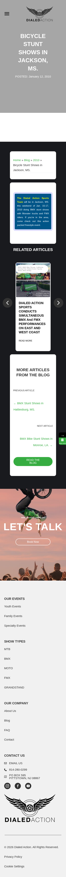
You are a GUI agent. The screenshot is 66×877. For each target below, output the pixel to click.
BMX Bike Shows (29, 267)
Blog (27, 160)
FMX (7, 677)
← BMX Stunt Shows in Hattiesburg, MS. (28, 404)
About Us (10, 711)
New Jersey (27, 270)
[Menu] (7, 14)
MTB (7, 649)
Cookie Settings (14, 866)
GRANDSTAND (14, 687)
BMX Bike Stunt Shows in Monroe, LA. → (36, 439)
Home (17, 160)
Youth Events (12, 606)
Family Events (13, 616)
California (39, 267)
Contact (9, 739)
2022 (20, 267)
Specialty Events (14, 625)
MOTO (8, 668)
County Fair (22, 269)
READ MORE (25, 340)
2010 (36, 160)
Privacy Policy (13, 856)
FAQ (7, 730)
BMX (7, 658)
